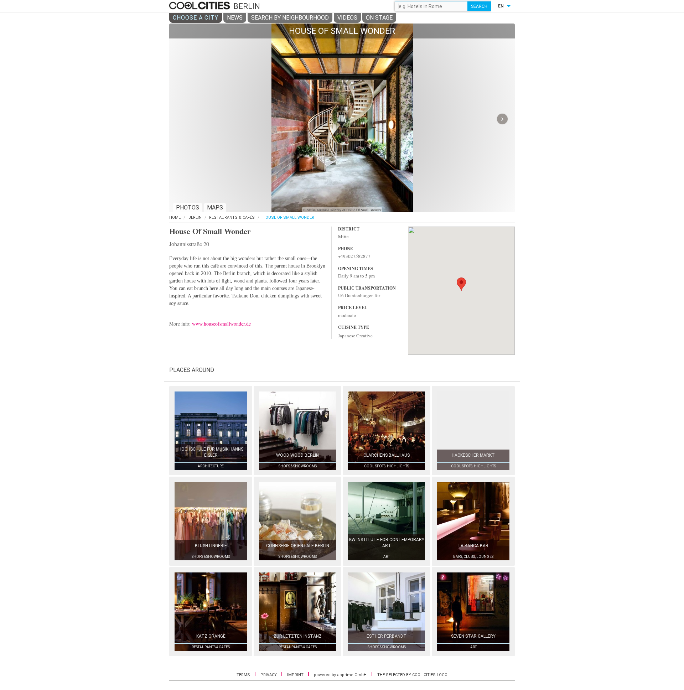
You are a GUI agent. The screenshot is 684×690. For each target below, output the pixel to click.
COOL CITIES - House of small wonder (200, 6)
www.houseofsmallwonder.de (221, 323)
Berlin (195, 217)
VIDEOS (347, 17)
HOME (175, 217)
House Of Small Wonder (288, 217)
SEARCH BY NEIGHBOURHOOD (290, 17)
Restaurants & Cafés (232, 217)
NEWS (235, 17)
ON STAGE (379, 17)
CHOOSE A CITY (195, 17)
